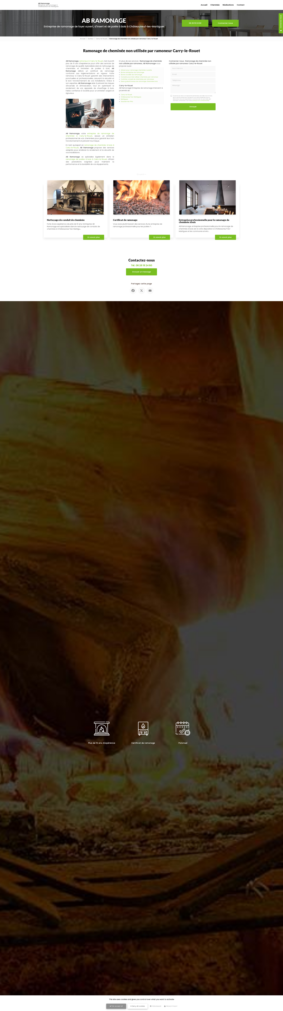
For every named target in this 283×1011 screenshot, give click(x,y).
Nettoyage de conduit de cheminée (66, 220)
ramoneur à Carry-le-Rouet (91, 61)
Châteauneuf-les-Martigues (131, 97)
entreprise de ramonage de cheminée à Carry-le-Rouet (90, 134)
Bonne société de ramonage (131, 75)
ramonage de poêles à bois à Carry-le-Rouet (86, 159)
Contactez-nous (225, 23)
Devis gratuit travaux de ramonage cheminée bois (139, 81)
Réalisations (228, 5)
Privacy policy (171, 1006)
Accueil (204, 5)
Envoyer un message (141, 272)
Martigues (124, 99)
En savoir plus (94, 237)
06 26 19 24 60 (195, 23)
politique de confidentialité (200, 100)
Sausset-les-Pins (127, 101)
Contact (240, 5)
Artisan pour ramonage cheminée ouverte (136, 70)
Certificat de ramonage (125, 220)
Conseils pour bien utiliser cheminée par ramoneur (139, 77)
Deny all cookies (138, 1006)
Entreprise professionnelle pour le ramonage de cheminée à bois (204, 221)
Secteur (90, 39)
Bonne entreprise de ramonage (132, 72)
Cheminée (215, 5)
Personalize (156, 1006)
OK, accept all (117, 1006)
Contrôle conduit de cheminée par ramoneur (137, 79)
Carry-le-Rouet (101, 39)
